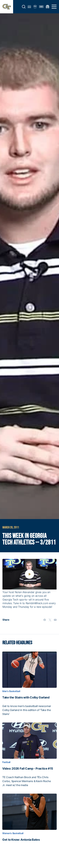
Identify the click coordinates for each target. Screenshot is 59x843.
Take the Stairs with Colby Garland (25, 697)
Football (6, 762)
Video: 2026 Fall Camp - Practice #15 (27, 768)
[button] (23, 6)
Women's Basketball (12, 833)
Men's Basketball (11, 691)
